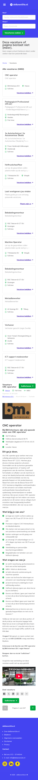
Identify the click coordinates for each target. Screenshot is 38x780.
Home (4, 63)
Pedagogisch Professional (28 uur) (17, 103)
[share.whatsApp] (17, 694)
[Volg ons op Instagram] (4, 763)
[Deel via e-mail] (22, 694)
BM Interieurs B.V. (8, 396)
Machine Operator (13, 242)
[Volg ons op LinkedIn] (11, 763)
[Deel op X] (9, 694)
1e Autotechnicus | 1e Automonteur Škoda (15, 134)
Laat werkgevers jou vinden (18, 191)
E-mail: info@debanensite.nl (14, 758)
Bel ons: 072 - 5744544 (13, 754)
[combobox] (19, 17)
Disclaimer (8, 741)
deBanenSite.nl (21, 775)
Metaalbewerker (12, 298)
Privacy (7, 744)
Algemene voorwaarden (13, 738)
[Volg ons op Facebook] (17, 763)
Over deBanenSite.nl (11, 731)
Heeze (7, 390)
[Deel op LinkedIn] (13, 694)
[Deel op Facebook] (4, 694)
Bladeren (7, 735)
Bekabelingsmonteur (14, 212)
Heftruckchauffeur (13, 165)
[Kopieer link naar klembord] (26, 694)
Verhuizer (9, 325)
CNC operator (11, 75)
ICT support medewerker (16, 357)
